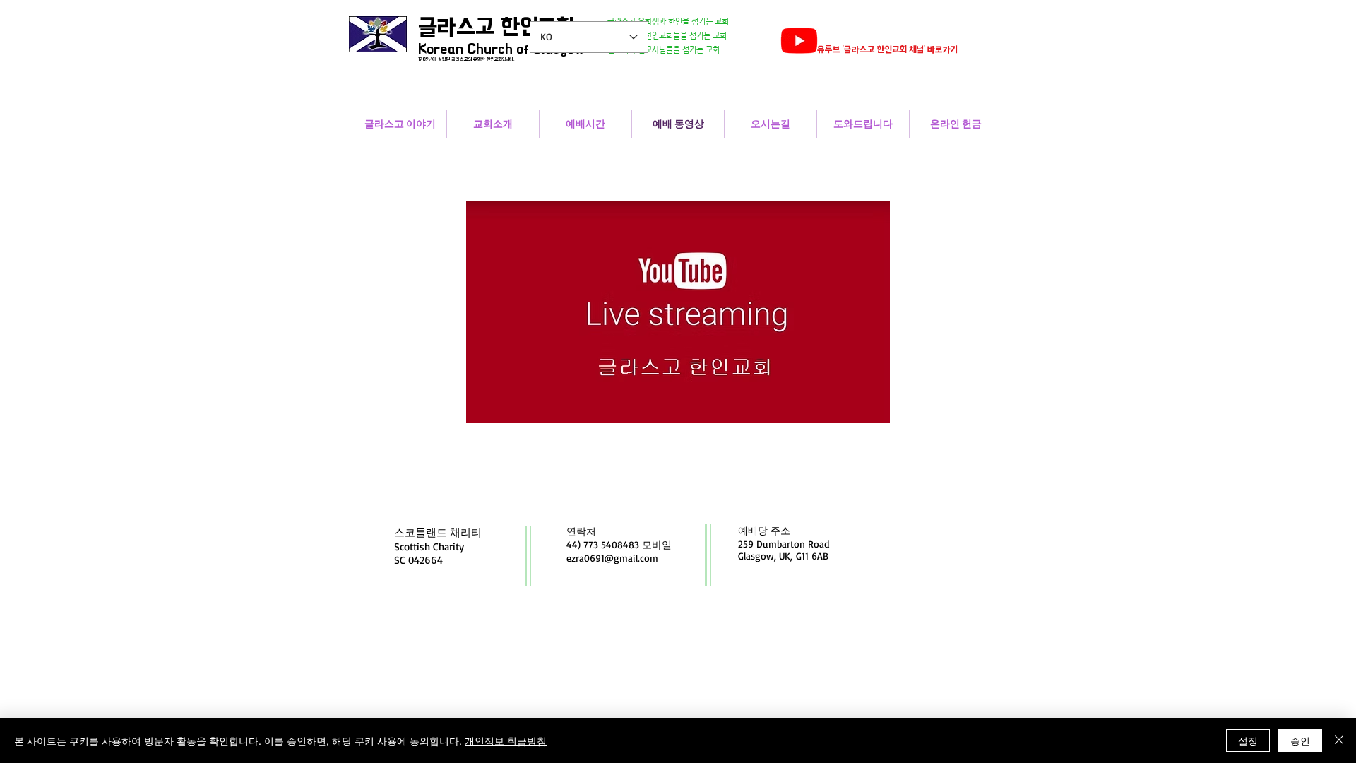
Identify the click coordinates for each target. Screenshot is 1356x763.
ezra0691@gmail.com (612, 558)
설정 (1248, 740)
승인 (1300, 740)
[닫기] (1339, 740)
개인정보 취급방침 (506, 740)
